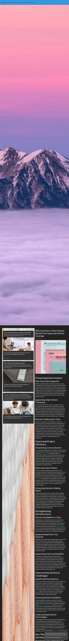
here (61, 637)
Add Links (4, 2)
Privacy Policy (32, 2)
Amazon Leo (38, 478)
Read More (6, 358)
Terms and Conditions (23, 2)
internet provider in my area (46, 605)
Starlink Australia (44, 453)
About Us (14, 2)
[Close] (66, 630)
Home (10, 2)
